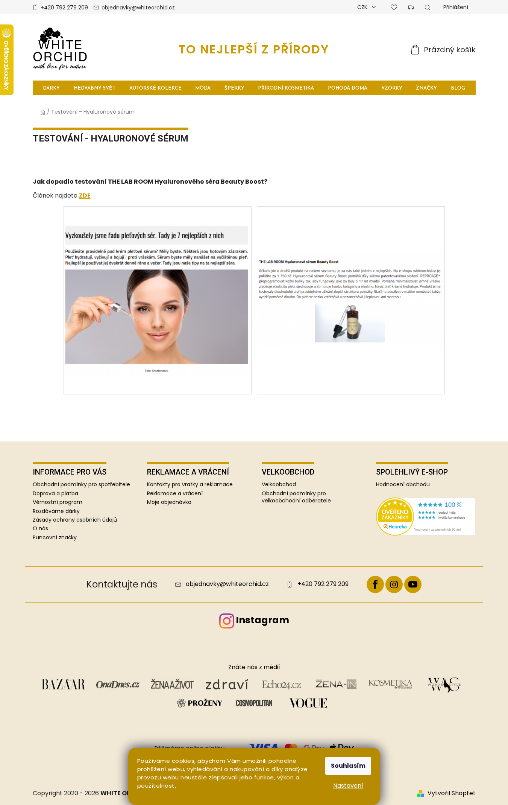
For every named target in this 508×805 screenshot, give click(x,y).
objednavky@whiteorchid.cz (138, 7)
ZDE (85, 195)
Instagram (262, 620)
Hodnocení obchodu (403, 484)
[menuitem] (51, 88)
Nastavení (348, 785)
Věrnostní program (57, 502)
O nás (40, 528)
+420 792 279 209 (64, 7)
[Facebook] (375, 584)
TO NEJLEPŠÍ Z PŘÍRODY (254, 49)
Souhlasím (348, 765)
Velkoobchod (279, 484)
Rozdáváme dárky (56, 511)
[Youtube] (413, 584)
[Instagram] (394, 584)
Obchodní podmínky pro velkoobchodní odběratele (296, 497)
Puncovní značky (55, 537)
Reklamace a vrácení (175, 493)
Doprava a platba (55, 493)
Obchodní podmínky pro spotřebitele (81, 484)
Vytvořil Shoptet (452, 793)
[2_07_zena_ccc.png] (350, 252)
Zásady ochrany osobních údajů (75, 519)
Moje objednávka (169, 502)
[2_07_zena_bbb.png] (157, 282)
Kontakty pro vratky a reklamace (190, 484)
